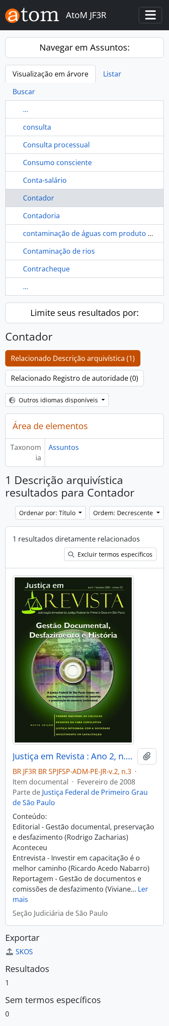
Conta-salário (45, 180)
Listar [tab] (112, 74)
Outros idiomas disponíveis (58, 400)
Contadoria (41, 215)
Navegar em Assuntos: (84, 47)
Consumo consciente (57, 162)
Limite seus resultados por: (84, 313)
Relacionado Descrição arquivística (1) (73, 358)
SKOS (24, 951)
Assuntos (64, 447)
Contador (38, 198)
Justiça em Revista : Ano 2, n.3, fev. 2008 (73, 756)
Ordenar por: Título (48, 513)
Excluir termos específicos (114, 554)
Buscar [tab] (24, 91)
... (25, 109)
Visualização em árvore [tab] (50, 74)
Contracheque (46, 269)
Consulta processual (56, 145)
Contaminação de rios (59, 251)
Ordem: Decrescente (124, 513)
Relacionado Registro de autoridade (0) (74, 378)
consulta (37, 127)
